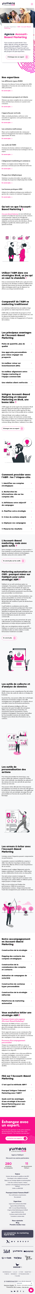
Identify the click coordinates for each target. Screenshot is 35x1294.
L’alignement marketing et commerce (16, 161)
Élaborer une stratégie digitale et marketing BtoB (17, 1180)
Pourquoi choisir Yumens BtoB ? (17, 1192)
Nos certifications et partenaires (17, 1195)
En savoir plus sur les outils (11, 561)
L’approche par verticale (11, 113)
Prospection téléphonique (12, 175)
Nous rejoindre (17, 1220)
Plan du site (25, 1287)
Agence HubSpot (17, 1155)
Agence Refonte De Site (17, 1212)
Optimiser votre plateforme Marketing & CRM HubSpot (18, 1185)
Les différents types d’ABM (12, 81)
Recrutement (17, 1197)
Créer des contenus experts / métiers (17, 1182)
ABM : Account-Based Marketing (17, 1208)
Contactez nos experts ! (15, 1138)
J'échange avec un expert (15, 57)
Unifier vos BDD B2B (17, 1188)
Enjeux (17, 1174)
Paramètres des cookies (13, 1287)
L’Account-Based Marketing (10, 214)
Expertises (13, 27)
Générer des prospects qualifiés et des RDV (17, 1176)
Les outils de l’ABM (9, 145)
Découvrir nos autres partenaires (17, 1158)
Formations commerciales (17, 1216)
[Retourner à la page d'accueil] (8, 4)
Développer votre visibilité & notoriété (17, 1178)
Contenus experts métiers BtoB (17, 1214)
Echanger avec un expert (11, 428)
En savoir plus (6, 90)
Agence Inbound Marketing (17, 1205)
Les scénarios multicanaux (12, 129)
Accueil (6, 27)
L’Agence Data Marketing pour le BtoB (17, 1210)
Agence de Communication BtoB (17, 1203)
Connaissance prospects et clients (15, 97)
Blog (17, 1223)
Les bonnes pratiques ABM (12, 189)
